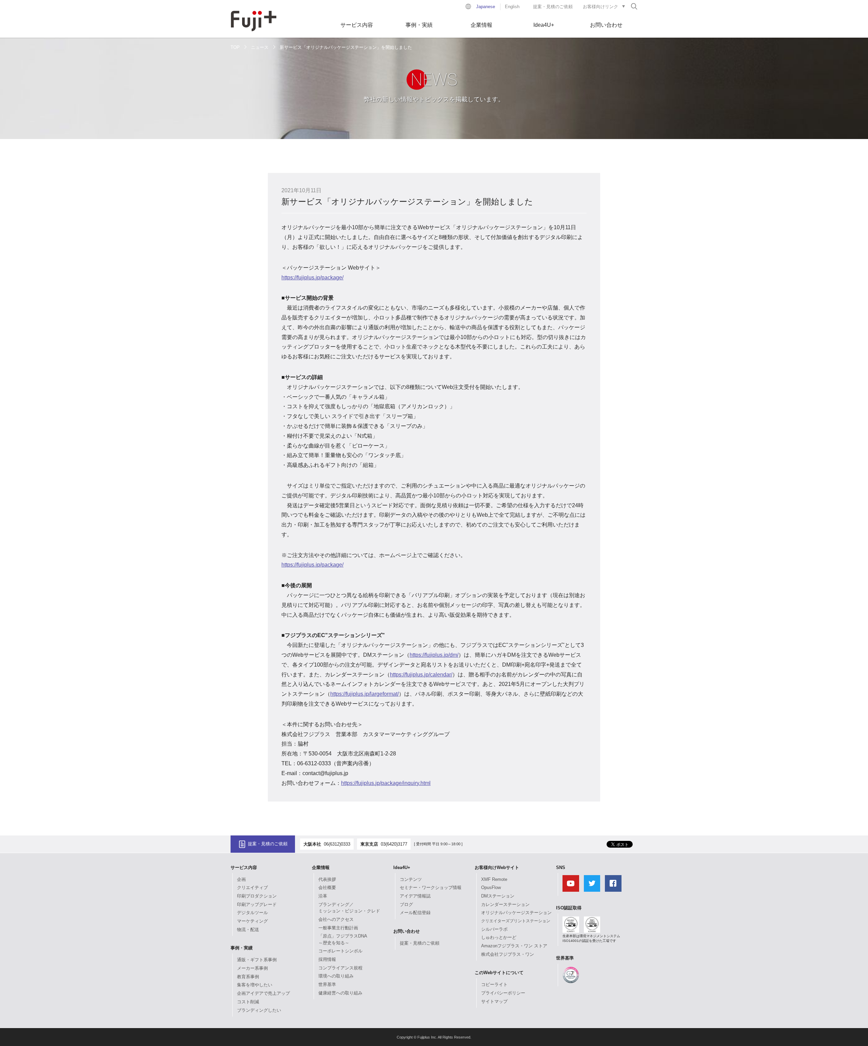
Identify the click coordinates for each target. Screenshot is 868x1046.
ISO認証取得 (568, 907)
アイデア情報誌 (415, 896)
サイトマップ (494, 1001)
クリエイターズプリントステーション (515, 921)
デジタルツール (252, 912)
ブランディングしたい (259, 1010)
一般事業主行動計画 (338, 927)
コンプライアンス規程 (340, 967)
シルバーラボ (494, 929)
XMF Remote (494, 879)
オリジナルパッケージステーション (516, 912)
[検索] (634, 6)
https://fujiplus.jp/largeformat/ (364, 694)
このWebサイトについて (499, 972)
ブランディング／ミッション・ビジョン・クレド (349, 908)
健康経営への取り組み (340, 992)
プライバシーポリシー (503, 992)
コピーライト (494, 984)
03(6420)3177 (394, 844)
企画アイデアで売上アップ (263, 993)
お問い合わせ (606, 25)
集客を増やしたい (254, 984)
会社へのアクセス (336, 919)
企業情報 (481, 25)
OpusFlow (491, 887)
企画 (241, 879)
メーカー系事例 (252, 968)
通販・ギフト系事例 (257, 959)
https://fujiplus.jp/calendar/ (421, 674)
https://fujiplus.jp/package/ (312, 277)
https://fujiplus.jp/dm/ (434, 655)
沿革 (322, 896)
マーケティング (252, 921)
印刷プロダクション (257, 896)
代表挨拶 (327, 879)
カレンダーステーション (505, 904)
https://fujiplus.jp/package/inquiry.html (386, 783)
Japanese (485, 6)
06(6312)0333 (337, 844)
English (512, 6)
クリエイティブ (252, 887)
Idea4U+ (543, 25)
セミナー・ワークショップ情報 (430, 887)
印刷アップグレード (257, 904)
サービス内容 (356, 25)
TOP (235, 47)
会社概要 (327, 887)
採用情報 (327, 959)
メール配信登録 (415, 912)
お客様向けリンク (600, 6)
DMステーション (497, 896)
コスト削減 (248, 1001)
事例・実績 (419, 25)
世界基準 (327, 984)
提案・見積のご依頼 (553, 6)
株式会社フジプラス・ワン (507, 954)
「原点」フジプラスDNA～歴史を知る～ (342, 939)
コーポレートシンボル (340, 950)
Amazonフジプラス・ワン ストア (514, 945)
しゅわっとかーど (498, 937)
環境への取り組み (336, 976)
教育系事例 (248, 976)
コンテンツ (411, 879)
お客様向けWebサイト (497, 867)
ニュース (260, 47)
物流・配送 (248, 929)
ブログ (406, 904)
